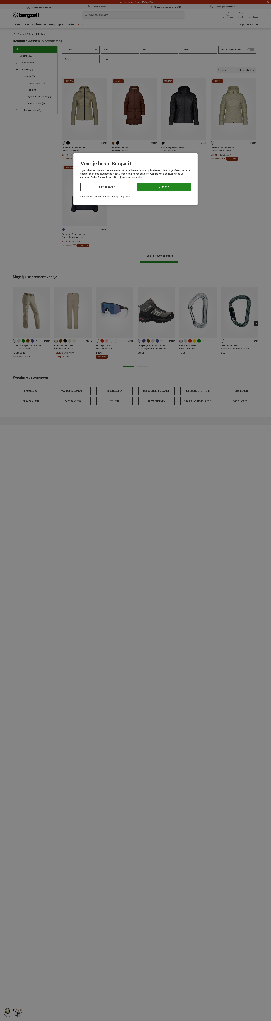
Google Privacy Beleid (109, 177)
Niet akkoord (107, 187)
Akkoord (164, 187)
